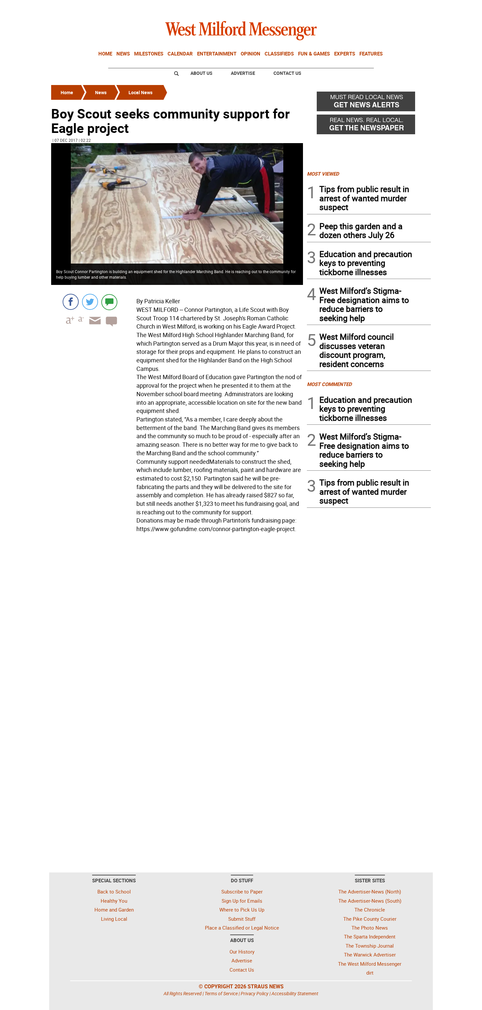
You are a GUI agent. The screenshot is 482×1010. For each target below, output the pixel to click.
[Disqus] (177, 619)
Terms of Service (221, 993)
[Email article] (93, 326)
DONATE (415, 7)
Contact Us (287, 73)
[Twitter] (90, 302)
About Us (201, 73)
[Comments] (109, 302)
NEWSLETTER (378, 7)
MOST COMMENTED (329, 384)
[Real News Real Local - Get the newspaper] (369, 126)
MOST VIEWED (323, 173)
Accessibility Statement (294, 993)
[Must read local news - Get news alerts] (369, 103)
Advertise (243, 73)
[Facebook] (71, 302)
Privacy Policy (255, 993)
